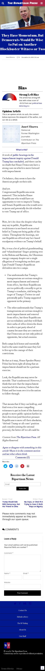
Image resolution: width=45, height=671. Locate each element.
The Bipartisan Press (26, 437)
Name (7, 573)
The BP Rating (22, 623)
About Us (22, 630)
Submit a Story (22, 617)
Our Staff (22, 636)
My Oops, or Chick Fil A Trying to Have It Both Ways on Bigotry (33, 504)
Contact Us (22, 610)
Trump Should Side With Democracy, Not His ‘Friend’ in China (11, 504)
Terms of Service (7, 669)
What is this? (21, 149)
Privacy (19, 669)
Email (26, 573)
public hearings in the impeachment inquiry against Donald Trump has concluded (20, 158)
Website (7, 582)
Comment (8, 553)
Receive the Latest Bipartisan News (22, 477)
